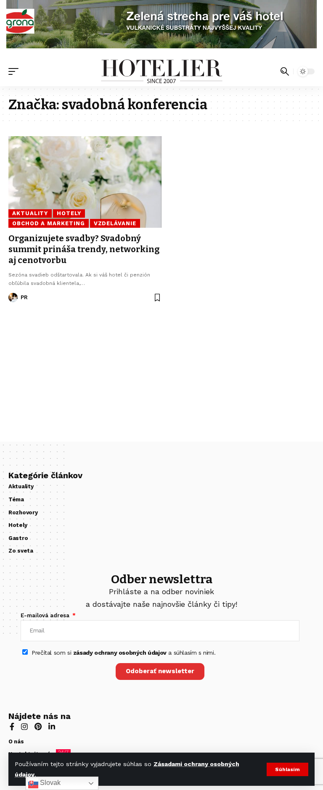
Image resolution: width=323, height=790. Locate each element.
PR (24, 297)
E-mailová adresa (46, 615)
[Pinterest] (38, 727)
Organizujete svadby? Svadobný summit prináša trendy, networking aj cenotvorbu (83, 249)
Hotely (69, 213)
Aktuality (30, 213)
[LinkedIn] (51, 727)
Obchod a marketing (48, 223)
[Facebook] (12, 727)
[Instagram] (24, 727)
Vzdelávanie (115, 223)
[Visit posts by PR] (13, 297)
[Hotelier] (161, 71)
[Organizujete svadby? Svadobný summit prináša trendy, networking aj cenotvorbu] (85, 182)
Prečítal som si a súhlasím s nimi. (123, 652)
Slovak (49, 782)
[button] (287, 769)
